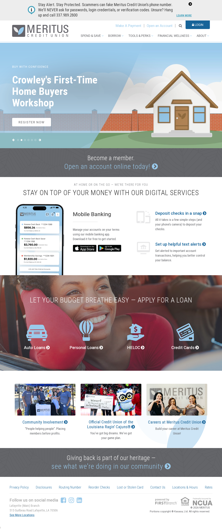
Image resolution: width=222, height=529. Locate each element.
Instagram (71, 500)
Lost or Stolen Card (130, 487)
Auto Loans (34, 347)
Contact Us (157, 487)
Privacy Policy (19, 487)
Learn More (184, 15)
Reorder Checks (99, 487)
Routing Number (70, 487)
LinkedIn (79, 500)
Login (198, 25)
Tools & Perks (139, 36)
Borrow (114, 36)
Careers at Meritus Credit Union (174, 422)
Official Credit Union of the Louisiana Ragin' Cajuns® (110, 424)
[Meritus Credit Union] (40, 30)
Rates (208, 487)
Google (109, 248)
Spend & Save (91, 36)
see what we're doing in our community (107, 466)
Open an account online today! (107, 166)
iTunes (84, 248)
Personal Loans (84, 347)
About (201, 36)
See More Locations (22, 515)
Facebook (63, 500)
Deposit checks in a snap (178, 213)
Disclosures (44, 487)
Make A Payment (128, 26)
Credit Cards (183, 347)
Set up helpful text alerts (178, 244)
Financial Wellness (173, 36)
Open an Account (160, 26)
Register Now (32, 122)
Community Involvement (43, 422)
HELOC (133, 347)
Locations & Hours (185, 487)
